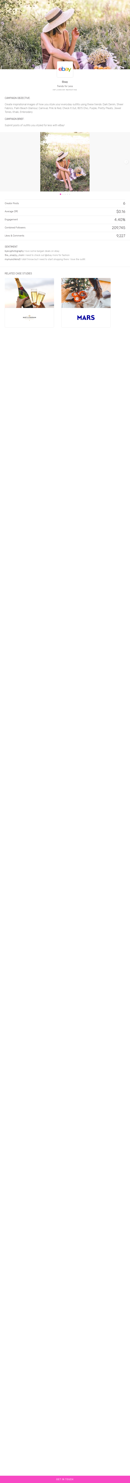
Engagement (11, 219)
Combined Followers (15, 227)
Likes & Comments (14, 235)
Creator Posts (12, 203)
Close (6, 3)
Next (126, 162)
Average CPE (11, 211)
